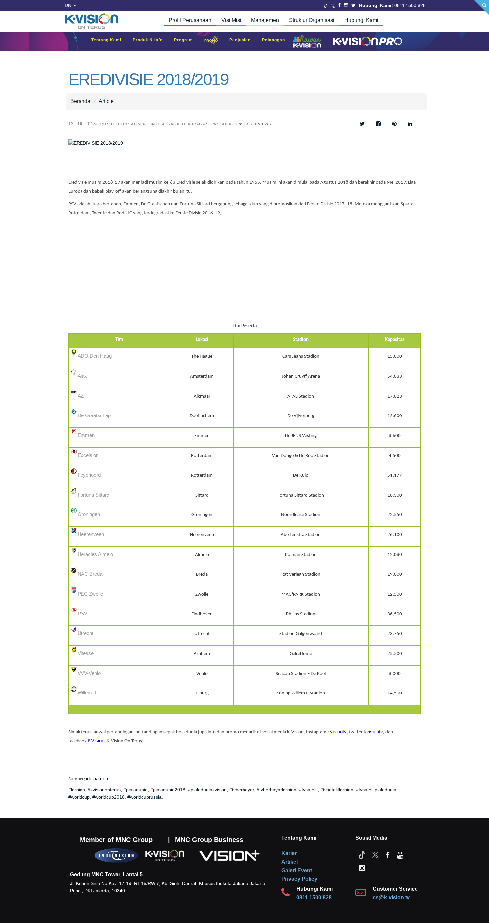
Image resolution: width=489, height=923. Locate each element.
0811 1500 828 (314, 897)
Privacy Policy (299, 879)
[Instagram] (346, 5)
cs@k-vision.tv (391, 897)
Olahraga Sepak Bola (206, 124)
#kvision (76, 789)
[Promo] (214, 42)
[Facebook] (339, 5)
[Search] (481, 7)
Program (186, 40)
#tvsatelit (308, 789)
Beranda (80, 101)
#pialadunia (135, 789)
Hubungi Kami (361, 20)
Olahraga (167, 124)
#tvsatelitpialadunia (376, 789)
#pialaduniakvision (207, 789)
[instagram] (362, 867)
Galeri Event (296, 870)
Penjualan (243, 40)
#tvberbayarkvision (276, 789)
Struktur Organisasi (311, 20)
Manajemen (265, 20)
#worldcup (79, 797)
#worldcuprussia (144, 797)
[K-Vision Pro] (365, 42)
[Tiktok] (362, 854)
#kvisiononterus (104, 789)
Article (106, 101)
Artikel (289, 862)
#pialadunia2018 (167, 789)
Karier (289, 853)
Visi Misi (231, 20)
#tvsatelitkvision (336, 789)
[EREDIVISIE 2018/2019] (156, 147)
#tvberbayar (241, 789)
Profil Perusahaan (190, 20)
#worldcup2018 (108, 797)
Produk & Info (151, 40)
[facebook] (387, 854)
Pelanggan (276, 40)
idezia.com (98, 778)
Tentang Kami (110, 40)
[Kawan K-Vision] (309, 42)
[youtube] (400, 854)
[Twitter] (325, 5)
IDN (68, 5)
